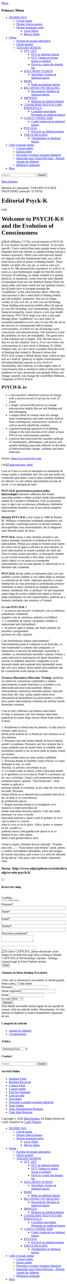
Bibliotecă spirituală (28, 165)
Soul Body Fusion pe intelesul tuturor (43, 76)
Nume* (5, 911)
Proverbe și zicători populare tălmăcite (38, 155)
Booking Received (20, 1082)
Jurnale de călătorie (20, 1030)
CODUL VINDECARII (38, 118)
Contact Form (17, 1085)
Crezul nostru (24, 20)
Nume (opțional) (11, 991)
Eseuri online (24, 151)
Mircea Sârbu (32, 34)
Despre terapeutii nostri (30, 27)
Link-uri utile (16, 1095)
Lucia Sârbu (31, 30)
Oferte (12, 37)
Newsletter (15, 1098)
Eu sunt (5, 998)
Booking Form (17, 1078)
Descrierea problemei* (14, 933)
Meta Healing (9, 181)
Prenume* (7, 904)
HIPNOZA (30, 98)
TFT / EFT (30, 51)
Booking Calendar (13, 900)
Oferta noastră (24, 44)
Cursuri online (24, 148)
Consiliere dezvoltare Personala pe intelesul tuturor (48, 113)
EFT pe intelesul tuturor (45, 54)
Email (4, 994)
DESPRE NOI (17, 17)
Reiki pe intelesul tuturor (45, 84)
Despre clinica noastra (29, 24)
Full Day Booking (19, 1092)
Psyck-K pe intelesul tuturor (47, 131)
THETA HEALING (36, 134)
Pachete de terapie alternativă (33, 40)
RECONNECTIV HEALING (42, 87)
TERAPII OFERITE (28, 47)
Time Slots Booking (20, 1112)
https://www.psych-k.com (26, 458)
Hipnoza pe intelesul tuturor (47, 101)
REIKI (28, 81)
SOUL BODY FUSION (38, 71)
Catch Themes (32, 1122)
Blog (12, 168)
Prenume (6, 987)
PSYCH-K (30, 128)
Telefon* (6, 926)
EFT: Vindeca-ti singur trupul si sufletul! (44, 59)
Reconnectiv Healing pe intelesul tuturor (45, 93)
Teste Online (16, 1105)
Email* (5, 918)
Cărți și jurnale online (21, 144)
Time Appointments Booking (26, 1109)
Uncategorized (17, 1034)
